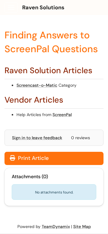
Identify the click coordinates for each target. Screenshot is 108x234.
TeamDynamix (56, 226)
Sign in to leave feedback (37, 137)
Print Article (32, 158)
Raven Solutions (43, 7)
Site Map (82, 226)
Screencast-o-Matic (36, 85)
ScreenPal (62, 114)
